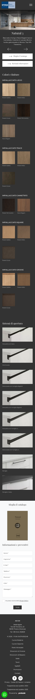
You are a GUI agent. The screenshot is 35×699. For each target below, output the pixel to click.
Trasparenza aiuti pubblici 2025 (17, 689)
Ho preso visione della (16, 600)
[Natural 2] (9, 49)
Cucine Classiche (17, 644)
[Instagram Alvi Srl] (20, 678)
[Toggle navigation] (30, 5)
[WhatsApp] (4, 695)
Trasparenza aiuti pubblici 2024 (17, 686)
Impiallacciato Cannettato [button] (14, 196)
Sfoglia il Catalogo (20, 56)
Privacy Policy (24, 600)
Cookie (13, 682)
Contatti (17, 673)
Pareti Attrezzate (17, 647)
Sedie (17, 658)
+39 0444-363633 (19, 632)
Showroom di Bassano (17, 655)
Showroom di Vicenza (17, 651)
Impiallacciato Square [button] (13, 222)
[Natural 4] (26, 49)
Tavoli (18, 662)
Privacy (7, 682)
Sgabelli (17, 666)
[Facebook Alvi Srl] (14, 678)
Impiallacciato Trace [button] (12, 148)
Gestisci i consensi (24, 682)
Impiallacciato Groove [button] (13, 270)
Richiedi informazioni (20, 64)
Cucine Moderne (17, 640)
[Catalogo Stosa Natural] (17, 525)
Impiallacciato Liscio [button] (12, 80)
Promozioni (17, 669)
